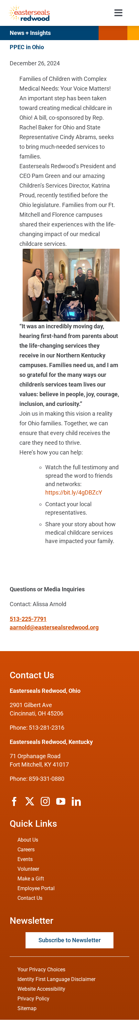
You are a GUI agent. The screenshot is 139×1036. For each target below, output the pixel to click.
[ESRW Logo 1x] (28, 7)
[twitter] (29, 801)
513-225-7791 (28, 619)
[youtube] (60, 801)
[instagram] (45, 801)
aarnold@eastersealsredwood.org (54, 627)
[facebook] (14, 801)
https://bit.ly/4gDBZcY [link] (73, 492)
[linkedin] (76, 801)
